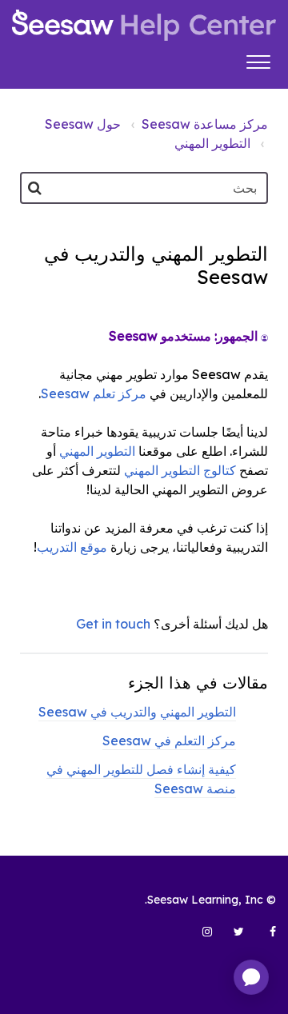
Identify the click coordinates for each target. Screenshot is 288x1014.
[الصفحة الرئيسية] (144, 25)
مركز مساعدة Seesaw (205, 124)
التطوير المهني (212, 143)
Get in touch (113, 624)
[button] (258, 60)
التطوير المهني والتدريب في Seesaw (137, 712)
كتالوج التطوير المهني (180, 470)
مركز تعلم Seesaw (93, 393)
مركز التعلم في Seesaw (169, 741)
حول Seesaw (83, 124)
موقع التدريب (72, 547)
